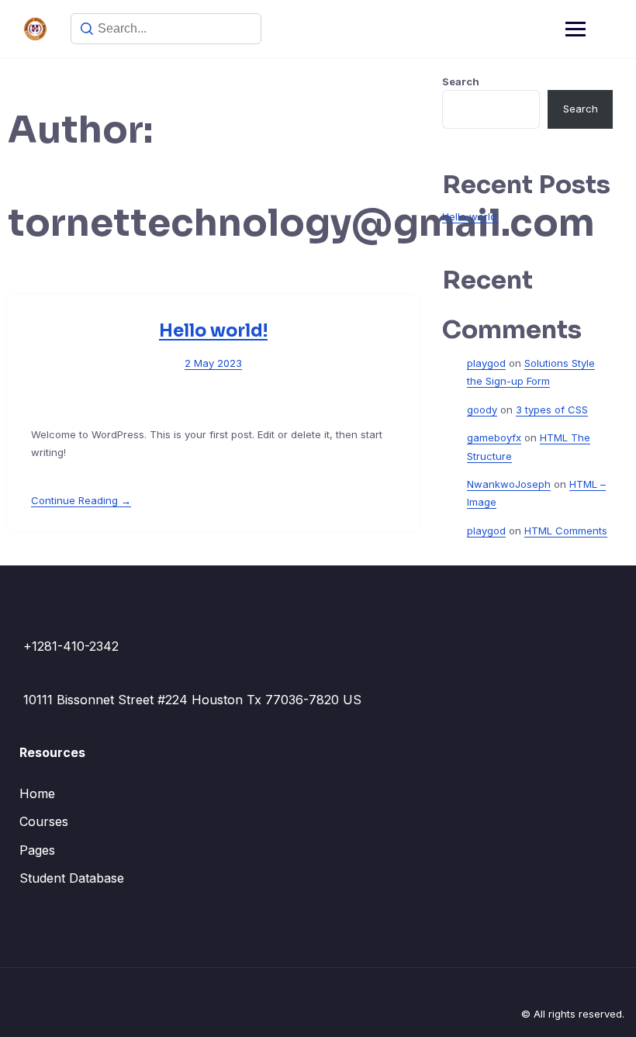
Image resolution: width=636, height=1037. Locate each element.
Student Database (71, 878)
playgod (486, 363)
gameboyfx (494, 437)
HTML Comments (565, 530)
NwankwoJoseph (509, 484)
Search (460, 81)
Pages (37, 850)
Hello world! (213, 330)
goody (482, 409)
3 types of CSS (552, 409)
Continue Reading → (81, 500)
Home (37, 793)
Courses (43, 821)
